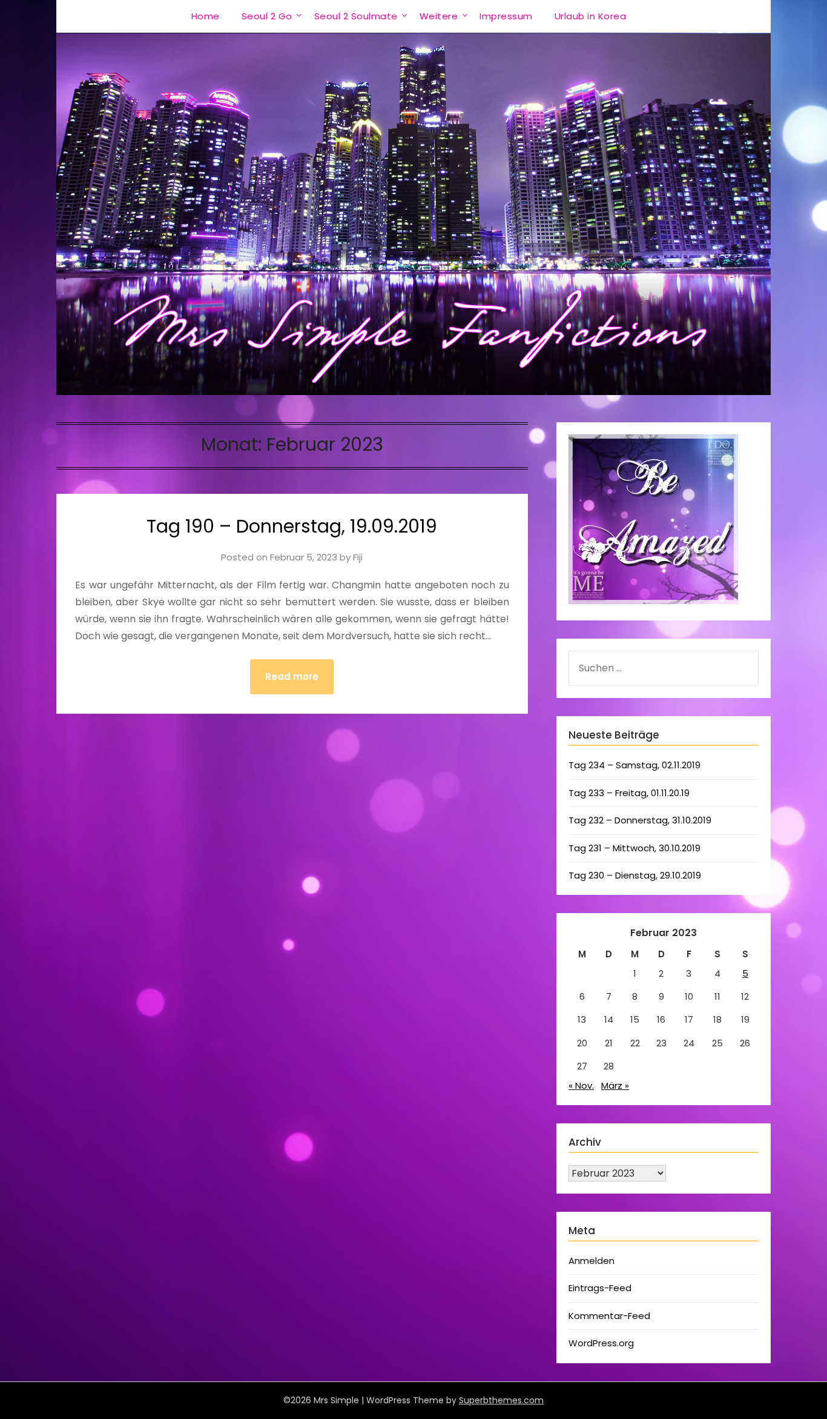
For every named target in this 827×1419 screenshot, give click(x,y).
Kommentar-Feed (609, 1315)
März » (615, 1085)
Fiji (358, 557)
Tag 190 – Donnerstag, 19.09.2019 (292, 526)
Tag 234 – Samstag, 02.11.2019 (634, 765)
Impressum (506, 16)
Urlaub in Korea (591, 16)
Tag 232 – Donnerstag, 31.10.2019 (639, 820)
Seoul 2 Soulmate (356, 16)
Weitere (439, 16)
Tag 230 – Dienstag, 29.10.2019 (634, 875)
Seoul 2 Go (267, 16)
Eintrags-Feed (599, 1287)
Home (205, 16)
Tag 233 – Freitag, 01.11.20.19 (629, 792)
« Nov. (581, 1085)
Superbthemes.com (501, 1400)
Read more (291, 676)
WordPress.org (601, 1343)
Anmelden (591, 1260)
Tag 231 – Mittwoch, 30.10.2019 (634, 848)
